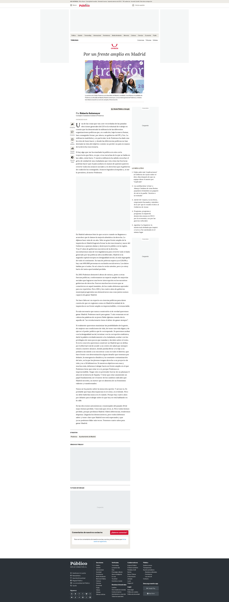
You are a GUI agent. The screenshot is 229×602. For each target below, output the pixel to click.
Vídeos (98, 590)
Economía (148, 35)
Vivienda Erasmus (102, 1)
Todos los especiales (117, 596)
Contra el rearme (116, 592)
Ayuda (74, 585)
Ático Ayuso (82, 1)
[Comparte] (72, 124)
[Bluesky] (86, 593)
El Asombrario (131, 576)
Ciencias (140, 35)
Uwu (113, 570)
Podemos (74, 437)
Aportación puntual (78, 578)
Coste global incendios (91, 1)
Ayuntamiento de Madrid (87, 437)
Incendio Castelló (135, 1)
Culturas (133, 35)
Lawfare (114, 587)
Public (155, 35)
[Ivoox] (90, 597)
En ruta (114, 576)
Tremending (87, 35)
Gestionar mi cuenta (79, 573)
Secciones (99, 562)
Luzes (129, 581)
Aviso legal (130, 589)
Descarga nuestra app (150, 583)
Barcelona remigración (146, 1)
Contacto (145, 579)
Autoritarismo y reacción (119, 594)
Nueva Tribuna (131, 574)
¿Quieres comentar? (119, 532)
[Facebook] (79, 593)
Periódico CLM (131, 570)
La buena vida (116, 567)
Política (73, 35)
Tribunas (74, 40)
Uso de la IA (148, 576)
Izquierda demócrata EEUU (115, 1)
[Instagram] (90, 593)
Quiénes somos (147, 565)
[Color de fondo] (72, 157)
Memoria (126, 35)
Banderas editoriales (151, 572)
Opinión (80, 35)
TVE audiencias (126, 1)
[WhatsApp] (86, 597)
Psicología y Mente (117, 572)
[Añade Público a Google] (71, 593)
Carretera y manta (117, 581)
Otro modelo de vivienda (119, 589)
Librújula (129, 579)
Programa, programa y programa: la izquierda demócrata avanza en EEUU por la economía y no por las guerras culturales (144, 216)
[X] (82, 593)
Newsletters (76, 576)
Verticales (115, 562)
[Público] (84, 5)
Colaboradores (132, 562)
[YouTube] (71, 597)
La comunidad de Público (81, 583)
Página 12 (130, 583)
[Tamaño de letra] (72, 148)
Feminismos (106, 35)
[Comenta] (72, 132)
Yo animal (114, 579)
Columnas (140, 40)
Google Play (151, 588)
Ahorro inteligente (117, 574)
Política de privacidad (133, 594)
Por (88, 113)
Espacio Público (132, 565)
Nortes (129, 572)
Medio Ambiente (117, 35)
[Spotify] (82, 597)
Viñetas (155, 40)
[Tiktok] (75, 597)
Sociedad (98, 572)
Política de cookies (132, 592)
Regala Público (77, 580)
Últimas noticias (100, 594)
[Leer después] (72, 139)
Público (78, 564)
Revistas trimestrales (119, 585)
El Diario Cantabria (132, 567)
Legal (129, 587)
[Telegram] (79, 597)
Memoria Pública (101, 579)
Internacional (97, 35)
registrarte (102, 541)
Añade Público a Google (121, 109)
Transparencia (147, 567)
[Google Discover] (75, 593)
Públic (98, 587)
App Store (152, 593)
